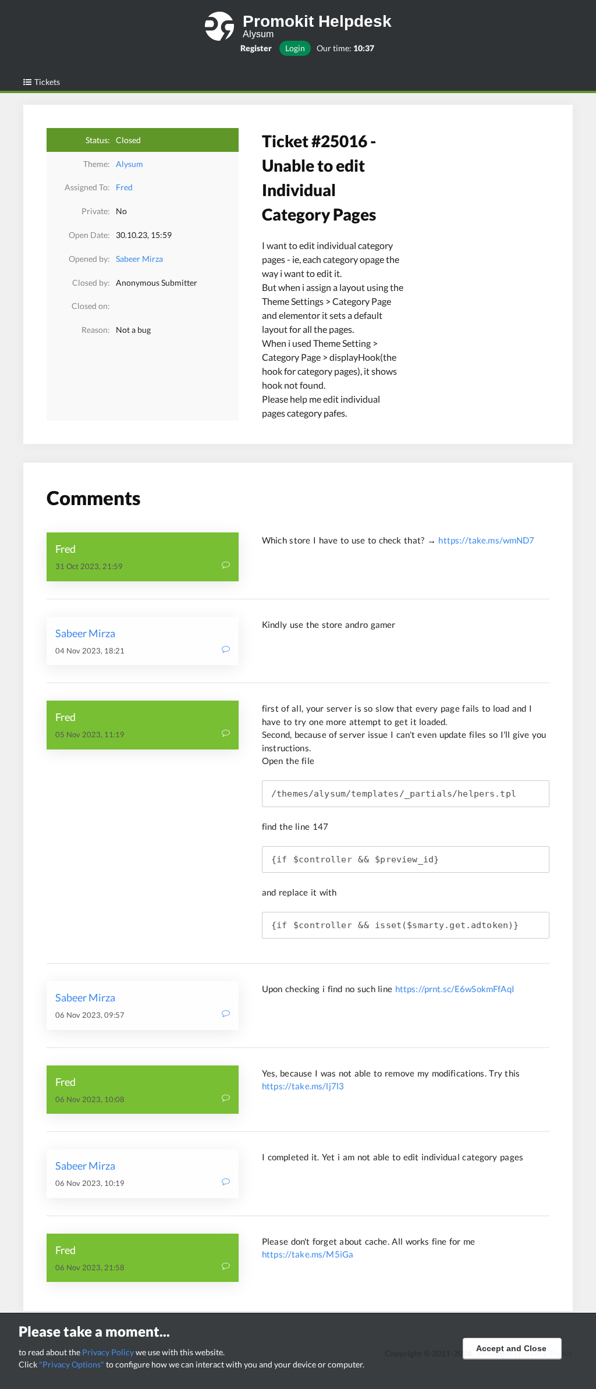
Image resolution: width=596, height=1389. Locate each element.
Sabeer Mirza (139, 259)
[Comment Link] (226, 566)
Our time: (345, 48)
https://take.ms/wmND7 (486, 540)
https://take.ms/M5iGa (307, 1254)
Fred (124, 187)
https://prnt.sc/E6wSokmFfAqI (455, 988)
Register (256, 48)
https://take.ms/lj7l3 (303, 1086)
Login (295, 48)
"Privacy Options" (71, 1364)
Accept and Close (511, 1348)
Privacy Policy (108, 1352)
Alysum (129, 164)
